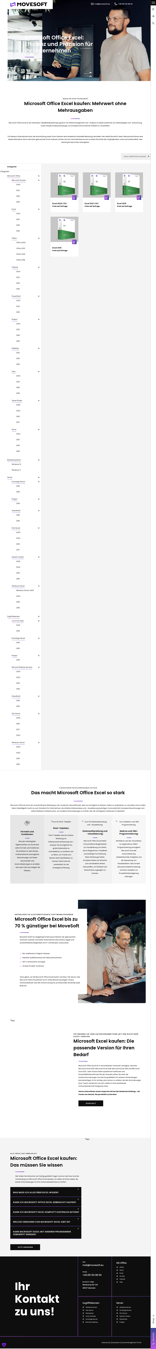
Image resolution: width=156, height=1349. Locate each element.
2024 (18, 184)
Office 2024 (21, 242)
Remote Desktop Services (22, 667)
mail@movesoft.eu (93, 1265)
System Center (18, 557)
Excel (14, 209)
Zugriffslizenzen (13, 616)
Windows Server (18, 586)
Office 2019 (20, 254)
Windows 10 (16, 464)
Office (14, 238)
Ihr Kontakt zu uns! (37, 1299)
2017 (18, 422)
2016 (18, 202)
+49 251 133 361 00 (92, 1275)
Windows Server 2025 (25, 590)
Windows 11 (16, 470)
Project (14, 319)
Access (122, 1276)
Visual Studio (17, 400)
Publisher (15, 348)
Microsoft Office (13, 176)
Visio (14, 371)
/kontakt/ (91, 1103)
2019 (18, 196)
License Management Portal (131, 1343)
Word (14, 429)
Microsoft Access (19, 180)
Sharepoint (90, 1313)
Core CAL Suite (18, 621)
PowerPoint (16, 296)
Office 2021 (20, 248)
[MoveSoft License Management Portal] (153, 16)
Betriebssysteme (14, 460)
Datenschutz (106, 1343)
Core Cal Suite (91, 1316)
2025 (18, 532)
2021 (18, 190)
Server (9, 477)
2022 (18, 411)
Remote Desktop (92, 1322)
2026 (18, 405)
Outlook (15, 267)
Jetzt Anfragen (25, 1247)
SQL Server (16, 528)
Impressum (116, 1343)
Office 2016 (20, 260)
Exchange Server (18, 481)
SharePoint (16, 510)
